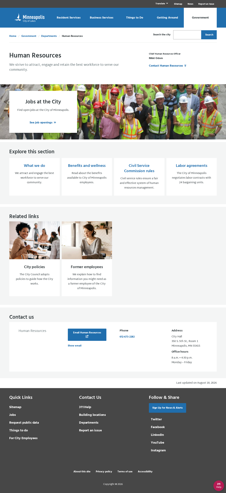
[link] (161, 4)
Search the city (162, 35)
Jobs (12, 415)
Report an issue (90, 430)
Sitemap (178, 4)
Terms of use (125, 472)
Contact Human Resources (166, 65)
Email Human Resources (87, 333)
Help (85, 407)
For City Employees (23, 438)
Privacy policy (104, 472)
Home (12, 36)
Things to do (18, 430)
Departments (49, 36)
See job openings (41, 122)
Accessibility (145, 472)
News (190, 4)
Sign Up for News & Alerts (167, 408)
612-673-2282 (127, 337)
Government (28, 36)
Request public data (24, 422)
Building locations (92, 415)
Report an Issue (206, 4)
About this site (81, 472)
